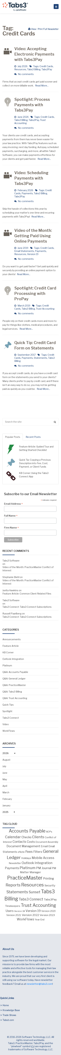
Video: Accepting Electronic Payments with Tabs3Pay (34, 54)
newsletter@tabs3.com (39, 983)
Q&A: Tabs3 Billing (12, 691)
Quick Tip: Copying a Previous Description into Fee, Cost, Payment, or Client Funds (35, 463)
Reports (13, 884)
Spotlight (7, 711)
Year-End (39, 919)
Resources (20, 69)
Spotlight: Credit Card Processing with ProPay (35, 293)
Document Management (23, 846)
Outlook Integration (13, 659)
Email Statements (24, 251)
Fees (29, 851)
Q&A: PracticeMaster (14, 685)
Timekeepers (12, 905)
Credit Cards (46, 66)
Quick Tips (8, 704)
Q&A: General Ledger (14, 678)
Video (5, 724)
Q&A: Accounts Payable (15, 672)
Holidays (26, 858)
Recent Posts (33, 437)
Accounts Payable (27, 831)
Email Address (13, 503)
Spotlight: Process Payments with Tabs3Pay (32, 105)
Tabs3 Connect (10, 717)
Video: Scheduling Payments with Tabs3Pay (31, 178)
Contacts (19, 842)
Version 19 (32, 254)
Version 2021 (13, 915)
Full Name (10, 515)
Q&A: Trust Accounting (14, 698)
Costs (31, 841)
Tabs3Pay (46, 69)
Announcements (11, 639)
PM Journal (43, 868)
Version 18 (19, 911)
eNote (21, 852)
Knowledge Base (11, 1010)
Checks (26, 837)
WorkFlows (8, 730)
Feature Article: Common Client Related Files (26, 593)
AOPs (49, 831)
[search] (30, 421)
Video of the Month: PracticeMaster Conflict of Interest (28, 569)
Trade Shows (9, 1015)
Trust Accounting (45, 308)
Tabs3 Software (11, 560)
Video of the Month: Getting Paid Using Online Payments (33, 236)
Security (49, 885)
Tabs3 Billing (34, 69)
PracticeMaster (24, 878)
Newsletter (15, 863)
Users (10, 911)
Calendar (13, 837)
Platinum (7, 665)
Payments (27, 193)
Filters (37, 851)
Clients (38, 837)
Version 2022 (30, 915)
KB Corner (8, 652)
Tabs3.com (8, 1020)
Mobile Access (43, 858)
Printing (48, 878)
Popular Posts (12, 437)
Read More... (41, 85)
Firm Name (11, 527)
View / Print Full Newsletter (44, 29)
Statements (40, 357)
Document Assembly (46, 842)
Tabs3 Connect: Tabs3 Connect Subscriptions (27, 606)
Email (44, 846)
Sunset (34, 892)
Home (6, 1005)
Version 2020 (48, 911)
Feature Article (10, 645)
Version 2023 (47, 915)
